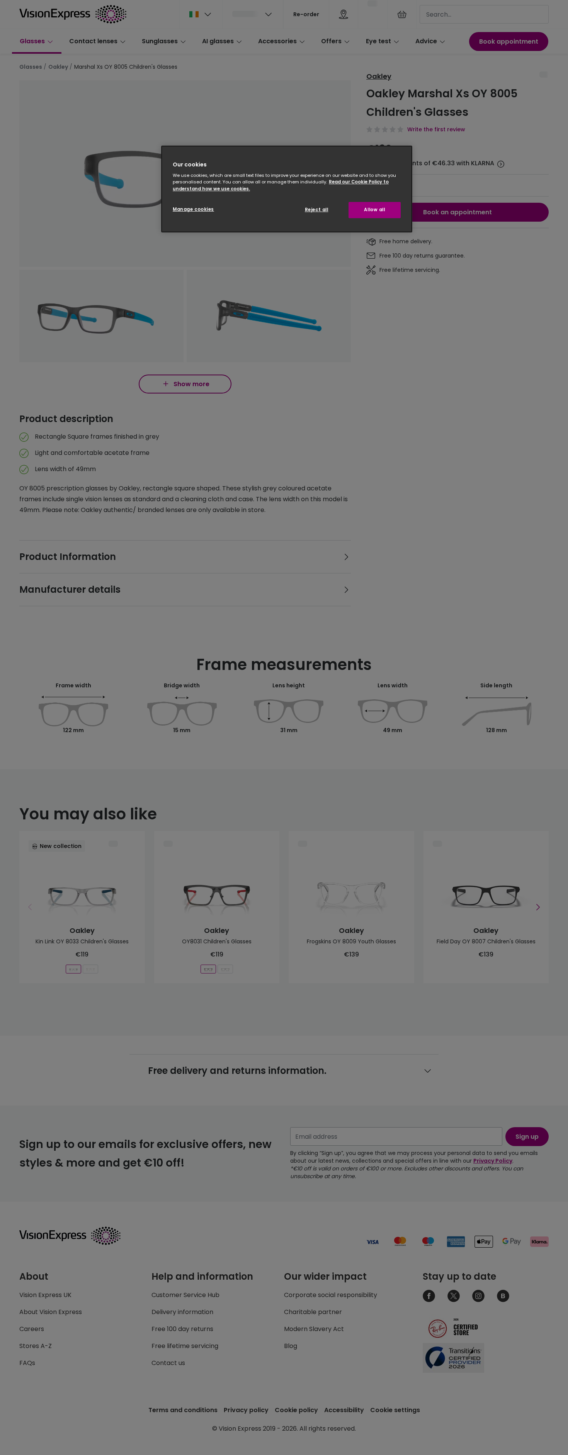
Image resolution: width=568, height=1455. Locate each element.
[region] (286, 189)
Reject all (316, 210)
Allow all (374, 210)
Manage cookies (193, 209)
